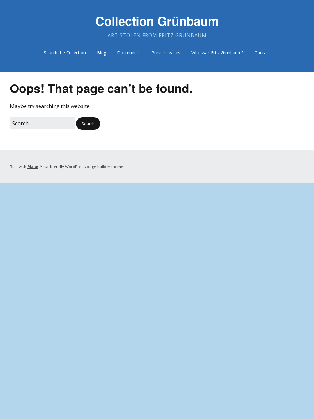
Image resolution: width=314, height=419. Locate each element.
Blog (101, 53)
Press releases (165, 53)
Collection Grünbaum (157, 20)
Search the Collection (65, 53)
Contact (262, 53)
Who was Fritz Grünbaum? (217, 53)
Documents (128, 53)
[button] (88, 123)
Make (32, 166)
